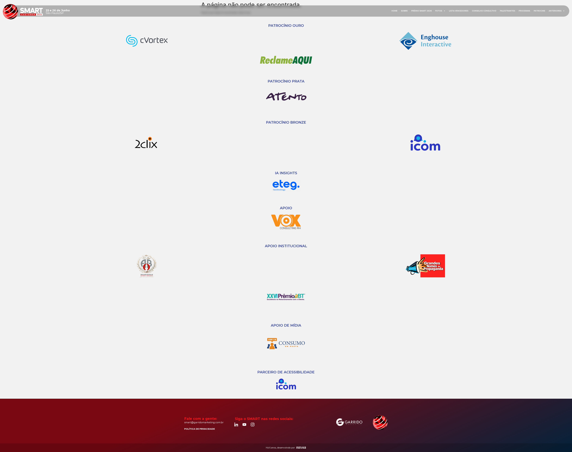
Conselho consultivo (484, 11)
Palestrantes (507, 11)
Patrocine (539, 11)
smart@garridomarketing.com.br (204, 422)
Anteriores (555, 11)
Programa (524, 11)
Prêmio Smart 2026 (421, 11)
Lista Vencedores (458, 11)
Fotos (438, 11)
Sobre (404, 11)
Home (394, 11)
